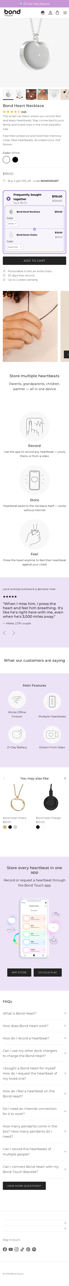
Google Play (47, 972)
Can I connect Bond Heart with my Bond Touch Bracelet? (31, 1169)
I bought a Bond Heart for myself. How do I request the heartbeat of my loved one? (30, 1073)
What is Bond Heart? (19, 1013)
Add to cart (34, 260)
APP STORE (19, 972)
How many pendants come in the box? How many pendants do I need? (30, 1131)
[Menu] (65, 13)
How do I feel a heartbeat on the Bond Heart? (29, 1093)
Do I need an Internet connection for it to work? (30, 1111)
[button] (14, 112)
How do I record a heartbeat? (26, 1038)
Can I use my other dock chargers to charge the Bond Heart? (30, 1053)
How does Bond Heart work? (25, 1026)
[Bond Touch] (12, 12)
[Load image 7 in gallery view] (34, 52)
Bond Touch (17, 1273)
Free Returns (41, 3)
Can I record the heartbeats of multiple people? (27, 1151)
